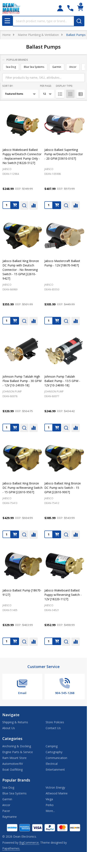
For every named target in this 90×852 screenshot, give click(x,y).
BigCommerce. (29, 842)
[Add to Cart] (15, 205)
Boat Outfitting (12, 769)
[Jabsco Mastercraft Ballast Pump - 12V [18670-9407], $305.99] (64, 236)
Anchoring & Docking (16, 746)
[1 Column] (60, 94)
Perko (50, 805)
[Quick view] (24, 205)
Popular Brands (17, 59)
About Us (8, 728)
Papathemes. (11, 848)
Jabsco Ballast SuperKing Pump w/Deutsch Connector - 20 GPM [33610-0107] (63, 154)
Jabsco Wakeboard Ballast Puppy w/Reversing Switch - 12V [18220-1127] (63, 594)
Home (6, 35)
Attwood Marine (57, 793)
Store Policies (55, 722)
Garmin (56, 67)
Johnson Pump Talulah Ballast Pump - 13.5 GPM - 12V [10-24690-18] (62, 380)
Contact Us (53, 728)
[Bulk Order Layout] (80, 94)
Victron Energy (55, 787)
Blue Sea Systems (34, 67)
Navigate (10, 714)
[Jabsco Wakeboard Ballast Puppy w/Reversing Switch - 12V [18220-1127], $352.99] (64, 565)
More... (50, 811)
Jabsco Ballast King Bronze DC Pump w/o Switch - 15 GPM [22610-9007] (62, 487)
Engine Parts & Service (17, 752)
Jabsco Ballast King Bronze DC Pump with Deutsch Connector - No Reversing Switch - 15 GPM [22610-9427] (21, 269)
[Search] (79, 21)
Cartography (54, 752)
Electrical (52, 764)
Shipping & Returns (15, 722)
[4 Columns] (70, 94)
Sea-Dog (11, 67)
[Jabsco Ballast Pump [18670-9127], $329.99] (23, 565)
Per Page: (46, 86)
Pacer (6, 811)
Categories (12, 738)
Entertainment (55, 769)
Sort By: (7, 86)
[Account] (60, 8)
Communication (56, 758)
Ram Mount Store (14, 758)
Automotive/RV (12, 764)
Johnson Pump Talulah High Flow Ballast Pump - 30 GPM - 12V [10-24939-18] (22, 380)
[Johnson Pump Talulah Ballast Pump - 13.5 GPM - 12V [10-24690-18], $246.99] (64, 351)
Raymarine (9, 817)
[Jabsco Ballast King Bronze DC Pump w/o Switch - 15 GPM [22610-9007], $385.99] (64, 458)
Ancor (72, 67)
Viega (49, 799)
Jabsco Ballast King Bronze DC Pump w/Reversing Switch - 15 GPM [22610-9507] (22, 487)
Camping (52, 746)
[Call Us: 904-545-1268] (70, 8)
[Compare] (33, 205)
